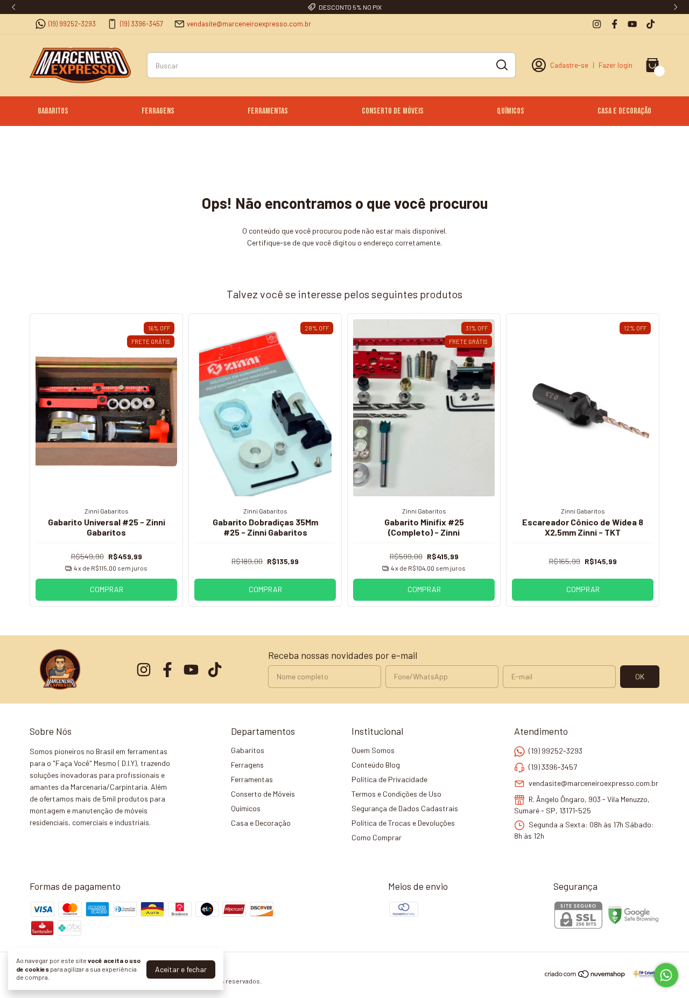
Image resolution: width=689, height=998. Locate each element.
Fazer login (615, 65)
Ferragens (158, 111)
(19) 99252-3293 (72, 23)
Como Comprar (376, 837)
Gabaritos (53, 111)
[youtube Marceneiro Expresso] (632, 24)
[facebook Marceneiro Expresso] (614, 24)
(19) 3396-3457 (141, 23)
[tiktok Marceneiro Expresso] (650, 24)
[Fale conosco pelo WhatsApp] (666, 975)
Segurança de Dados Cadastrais (404, 808)
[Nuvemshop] (585, 975)
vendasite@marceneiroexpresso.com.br (249, 23)
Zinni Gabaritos (107, 511)
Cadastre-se (569, 65)
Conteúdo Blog (375, 764)
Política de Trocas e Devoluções (403, 822)
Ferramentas (268, 111)
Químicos (510, 111)
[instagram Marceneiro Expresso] (597, 24)
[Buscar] (501, 64)
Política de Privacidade (389, 779)
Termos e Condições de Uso (396, 793)
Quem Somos (373, 750)
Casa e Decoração (624, 111)
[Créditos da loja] (643, 974)
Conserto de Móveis (393, 111)
